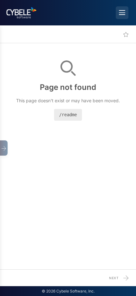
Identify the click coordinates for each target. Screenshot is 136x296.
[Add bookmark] (126, 34)
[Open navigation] (4, 148)
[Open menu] (122, 12)
